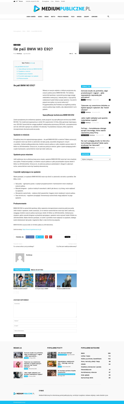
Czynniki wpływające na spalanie (27, 76)
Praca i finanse (63, 16)
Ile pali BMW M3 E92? (22, 66)
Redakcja (19, 53)
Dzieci (40, 16)
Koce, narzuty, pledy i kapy (90, 361)
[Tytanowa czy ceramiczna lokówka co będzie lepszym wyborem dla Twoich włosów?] (18, 364)
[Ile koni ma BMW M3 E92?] (67, 280)
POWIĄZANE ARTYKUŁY (22, 270)
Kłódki (83, 364)
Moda (47, 16)
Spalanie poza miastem (25, 73)
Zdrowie (94, 16)
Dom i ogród (31, 16)
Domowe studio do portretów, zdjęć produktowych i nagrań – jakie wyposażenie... (33, 354)
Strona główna (45, 1)
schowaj (32, 63)
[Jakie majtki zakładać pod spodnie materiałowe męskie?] (18, 375)
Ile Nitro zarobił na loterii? (20, 288)
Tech (72, 16)
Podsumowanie (22, 78)
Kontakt (63, 1)
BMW (19, 44)
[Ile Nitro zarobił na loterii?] (23, 280)
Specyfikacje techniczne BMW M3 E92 (29, 69)
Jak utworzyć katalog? (65, 352)
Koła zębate (85, 375)
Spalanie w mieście (23, 71)
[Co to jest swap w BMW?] (45, 280)
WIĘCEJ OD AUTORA (37, 270)
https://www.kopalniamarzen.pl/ (32, 229)
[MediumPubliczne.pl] (62, 8)
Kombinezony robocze (89, 372)
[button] (108, 16)
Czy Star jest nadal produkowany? (66, 246)
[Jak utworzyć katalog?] (51, 355)
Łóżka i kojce (85, 356)
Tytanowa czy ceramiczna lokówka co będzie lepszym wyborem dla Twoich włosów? (95, 108)
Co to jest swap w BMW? (41, 288)
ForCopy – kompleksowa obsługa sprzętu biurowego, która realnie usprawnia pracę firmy (93, 130)
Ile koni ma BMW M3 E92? (63, 288)
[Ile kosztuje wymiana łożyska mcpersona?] (51, 373)
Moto (53, 16)
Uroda (79, 16)
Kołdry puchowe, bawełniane (91, 359)
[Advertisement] (62, 25)
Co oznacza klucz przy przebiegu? (24, 246)
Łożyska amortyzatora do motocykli (66, 374)
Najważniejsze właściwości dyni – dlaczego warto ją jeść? (66, 363)
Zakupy (86, 16)
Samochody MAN (62, 354)
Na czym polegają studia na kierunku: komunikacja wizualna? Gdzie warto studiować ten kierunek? (95, 143)
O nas (52, 1)
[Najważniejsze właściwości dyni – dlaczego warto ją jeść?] (51, 364)
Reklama (57, 1)
